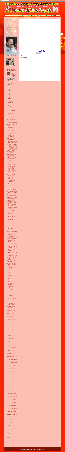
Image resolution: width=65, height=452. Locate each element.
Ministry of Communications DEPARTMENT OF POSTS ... (12, 145)
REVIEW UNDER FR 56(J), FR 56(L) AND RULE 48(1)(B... (12, 300)
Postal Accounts (8, 29)
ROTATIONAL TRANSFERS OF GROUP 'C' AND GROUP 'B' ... (12, 192)
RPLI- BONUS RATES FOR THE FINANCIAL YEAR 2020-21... (12, 152)
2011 (7, 434)
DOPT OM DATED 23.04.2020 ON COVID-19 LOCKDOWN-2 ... (12, 142)
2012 (8, 433)
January (9, 422)
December (9, 98)
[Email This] (36, 53)
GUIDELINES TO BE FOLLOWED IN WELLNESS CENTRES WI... (12, 128)
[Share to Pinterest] (40, 53)
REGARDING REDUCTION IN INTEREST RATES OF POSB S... (12, 332)
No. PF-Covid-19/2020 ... (11, 161)
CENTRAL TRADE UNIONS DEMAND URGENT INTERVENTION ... (11, 338)
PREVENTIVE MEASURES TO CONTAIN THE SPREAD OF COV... (12, 320)
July (8, 105)
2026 (8, 89)
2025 (8, 90)
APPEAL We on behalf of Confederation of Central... (12, 237)
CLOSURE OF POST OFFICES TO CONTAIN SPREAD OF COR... (12, 415)
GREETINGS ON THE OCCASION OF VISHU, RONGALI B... (11, 241)
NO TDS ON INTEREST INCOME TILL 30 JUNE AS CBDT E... (12, 329)
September (9, 102)
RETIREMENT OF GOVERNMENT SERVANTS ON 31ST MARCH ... (12, 351)
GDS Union (7, 25)
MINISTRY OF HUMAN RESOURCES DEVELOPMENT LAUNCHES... (11, 307)
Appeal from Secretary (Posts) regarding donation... (12, 198)
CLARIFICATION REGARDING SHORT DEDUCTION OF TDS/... (12, 222)
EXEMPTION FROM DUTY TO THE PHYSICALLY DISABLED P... (12, 314)
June (8, 106)
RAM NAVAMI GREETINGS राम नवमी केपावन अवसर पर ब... (11, 343)
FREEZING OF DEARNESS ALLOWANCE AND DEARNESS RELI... (11, 155)
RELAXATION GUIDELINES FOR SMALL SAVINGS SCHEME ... (11, 258)
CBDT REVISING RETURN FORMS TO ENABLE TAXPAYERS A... (11, 181)
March (9, 419)
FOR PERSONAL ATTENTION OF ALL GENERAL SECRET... (12, 409)
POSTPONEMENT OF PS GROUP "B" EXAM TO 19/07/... (11, 158)
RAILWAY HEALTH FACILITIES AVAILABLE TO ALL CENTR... (12, 360)
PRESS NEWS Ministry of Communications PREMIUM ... (12, 348)
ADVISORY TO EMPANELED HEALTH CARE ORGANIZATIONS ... (12, 125)
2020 (8, 97)
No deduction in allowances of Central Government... (12, 122)
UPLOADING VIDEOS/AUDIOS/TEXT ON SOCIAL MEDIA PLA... (12, 147)
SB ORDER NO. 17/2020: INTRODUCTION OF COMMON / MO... (11, 219)
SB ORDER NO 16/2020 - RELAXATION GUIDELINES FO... (12, 261)
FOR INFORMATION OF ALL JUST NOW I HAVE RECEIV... (12, 387)
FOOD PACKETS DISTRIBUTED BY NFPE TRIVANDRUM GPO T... (11, 229)
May (8, 107)
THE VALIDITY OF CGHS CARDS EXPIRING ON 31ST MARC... (12, 326)
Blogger (43, 449)
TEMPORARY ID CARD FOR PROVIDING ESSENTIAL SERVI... (12, 264)
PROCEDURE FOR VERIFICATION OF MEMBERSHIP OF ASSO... (12, 114)
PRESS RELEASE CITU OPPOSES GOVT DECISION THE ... (12, 341)
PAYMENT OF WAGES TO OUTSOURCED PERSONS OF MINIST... (12, 111)
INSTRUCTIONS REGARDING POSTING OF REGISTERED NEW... (12, 278)
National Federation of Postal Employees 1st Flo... (12, 345)
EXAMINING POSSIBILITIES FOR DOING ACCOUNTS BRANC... (11, 292)
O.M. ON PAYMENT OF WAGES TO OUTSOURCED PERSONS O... (12, 120)
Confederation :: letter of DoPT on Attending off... (12, 187)
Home (40, 82)
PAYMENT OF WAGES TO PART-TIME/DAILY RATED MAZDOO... (12, 335)
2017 (8, 426)
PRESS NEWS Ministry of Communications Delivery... (12, 234)
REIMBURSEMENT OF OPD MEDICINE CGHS (11, 175)
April (8, 109)
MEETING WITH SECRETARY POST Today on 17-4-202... (12, 205)
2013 (8, 432)
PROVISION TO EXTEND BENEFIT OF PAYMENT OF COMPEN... (12, 195)
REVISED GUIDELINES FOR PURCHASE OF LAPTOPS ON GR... (12, 372)
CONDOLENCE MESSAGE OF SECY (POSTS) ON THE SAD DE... (12, 136)
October (9, 101)
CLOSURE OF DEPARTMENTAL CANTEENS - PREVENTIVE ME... (12, 164)
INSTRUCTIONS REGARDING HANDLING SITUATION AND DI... (12, 397)
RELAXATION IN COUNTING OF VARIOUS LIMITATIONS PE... (12, 323)
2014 (8, 430)
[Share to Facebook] (39, 53)
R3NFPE (7, 30)
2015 (8, 429)
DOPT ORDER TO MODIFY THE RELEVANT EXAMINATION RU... (11, 167)
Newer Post (22, 82)
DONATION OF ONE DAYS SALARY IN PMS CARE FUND (11, 311)
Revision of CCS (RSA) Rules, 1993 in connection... (12, 269)
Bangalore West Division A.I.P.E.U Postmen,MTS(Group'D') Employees (11, 83)
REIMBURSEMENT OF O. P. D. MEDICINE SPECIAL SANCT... (12, 375)
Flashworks (36, 449)
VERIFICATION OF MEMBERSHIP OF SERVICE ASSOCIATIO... (12, 170)
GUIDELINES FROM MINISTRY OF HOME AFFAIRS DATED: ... (12, 394)
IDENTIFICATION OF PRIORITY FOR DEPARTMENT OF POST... (12, 298)
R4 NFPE (7, 31)
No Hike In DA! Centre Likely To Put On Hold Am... (12, 185)
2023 (8, 93)
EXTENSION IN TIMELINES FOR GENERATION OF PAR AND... (12, 366)
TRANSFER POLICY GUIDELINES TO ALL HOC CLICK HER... (12, 317)
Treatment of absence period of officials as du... (12, 224)
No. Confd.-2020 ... (12, 117)
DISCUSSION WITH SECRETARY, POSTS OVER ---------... (12, 381)
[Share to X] (38, 53)
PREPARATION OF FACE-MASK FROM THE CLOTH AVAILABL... (12, 275)
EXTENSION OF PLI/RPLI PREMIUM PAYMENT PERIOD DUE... (11, 281)
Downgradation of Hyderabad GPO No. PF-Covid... (12, 226)
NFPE (6, 26)
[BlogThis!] (37, 53)
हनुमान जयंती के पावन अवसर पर (11, 302)
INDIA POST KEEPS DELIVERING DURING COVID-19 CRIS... (11, 131)
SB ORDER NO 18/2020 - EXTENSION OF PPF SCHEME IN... (11, 139)
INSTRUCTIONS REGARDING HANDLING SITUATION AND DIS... (12, 378)
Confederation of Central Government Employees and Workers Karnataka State (11, 70)
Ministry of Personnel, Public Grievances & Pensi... (11, 134)
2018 (8, 425)
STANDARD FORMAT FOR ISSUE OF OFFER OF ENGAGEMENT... (11, 295)
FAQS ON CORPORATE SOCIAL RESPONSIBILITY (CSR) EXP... (12, 247)
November (9, 99)
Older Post (57, 82)
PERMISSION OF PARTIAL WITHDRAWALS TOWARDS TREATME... (12, 255)
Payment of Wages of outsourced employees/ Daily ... (12, 244)
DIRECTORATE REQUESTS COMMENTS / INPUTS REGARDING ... (11, 284)
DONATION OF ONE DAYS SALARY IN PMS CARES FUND (11, 272)
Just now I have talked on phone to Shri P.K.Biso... (11, 391)
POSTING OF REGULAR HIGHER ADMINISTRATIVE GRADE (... (12, 208)
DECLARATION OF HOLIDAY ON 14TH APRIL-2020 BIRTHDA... (12, 287)
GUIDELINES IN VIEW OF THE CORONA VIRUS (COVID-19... (12, 357)
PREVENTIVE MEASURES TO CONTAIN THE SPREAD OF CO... (12, 400)
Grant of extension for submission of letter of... (11, 200)
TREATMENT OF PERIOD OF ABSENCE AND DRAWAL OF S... (12, 202)
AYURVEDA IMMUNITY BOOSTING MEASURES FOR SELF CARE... (11, 304)
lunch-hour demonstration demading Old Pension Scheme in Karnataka (13, 74)
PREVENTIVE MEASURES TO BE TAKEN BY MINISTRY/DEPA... (12, 178)
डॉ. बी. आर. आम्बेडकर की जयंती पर (12, 238)
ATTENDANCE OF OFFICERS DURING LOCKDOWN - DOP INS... (12, 252)
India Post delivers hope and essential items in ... (11, 190)
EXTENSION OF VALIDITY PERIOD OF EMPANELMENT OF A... (12, 354)
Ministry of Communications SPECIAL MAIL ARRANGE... (12, 210)
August (9, 103)
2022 (8, 94)
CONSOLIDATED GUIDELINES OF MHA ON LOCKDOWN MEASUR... (12, 232)
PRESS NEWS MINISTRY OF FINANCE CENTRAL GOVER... (12, 213)
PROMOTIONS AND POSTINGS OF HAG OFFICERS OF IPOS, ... (11, 216)
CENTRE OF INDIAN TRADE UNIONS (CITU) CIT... (12, 150)
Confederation (8, 24)
